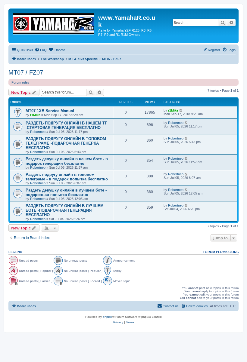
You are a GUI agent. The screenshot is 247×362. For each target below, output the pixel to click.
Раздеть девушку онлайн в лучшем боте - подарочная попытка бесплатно (66, 192)
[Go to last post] (181, 110)
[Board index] (54, 22)
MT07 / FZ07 (25, 72)
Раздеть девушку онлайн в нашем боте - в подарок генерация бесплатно (67, 161)
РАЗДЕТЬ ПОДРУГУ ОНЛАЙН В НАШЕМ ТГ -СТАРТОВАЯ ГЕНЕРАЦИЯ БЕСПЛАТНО (66, 125)
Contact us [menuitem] (171, 306)
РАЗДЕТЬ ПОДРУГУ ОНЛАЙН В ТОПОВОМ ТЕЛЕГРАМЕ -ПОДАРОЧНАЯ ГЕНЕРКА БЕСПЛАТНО (66, 143)
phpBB (107, 316)
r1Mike (35, 115)
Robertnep (37, 131)
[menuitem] (41, 50)
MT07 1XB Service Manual (50, 111)
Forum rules (20, 82)
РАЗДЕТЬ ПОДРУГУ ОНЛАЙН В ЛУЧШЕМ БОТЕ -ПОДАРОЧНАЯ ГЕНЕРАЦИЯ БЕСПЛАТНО (65, 210)
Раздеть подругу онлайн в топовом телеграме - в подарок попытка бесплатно (67, 176)
